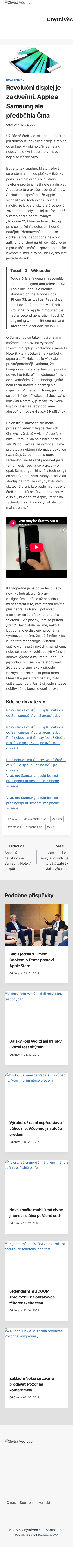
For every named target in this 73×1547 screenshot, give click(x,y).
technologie (34, 826)
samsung (14, 826)
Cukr (16, 1223)
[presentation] (36, 925)
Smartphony (15, 79)
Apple (12, 818)
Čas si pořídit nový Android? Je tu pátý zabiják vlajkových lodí (54, 858)
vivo (50, 826)
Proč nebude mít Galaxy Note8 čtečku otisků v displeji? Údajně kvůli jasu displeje (36, 743)
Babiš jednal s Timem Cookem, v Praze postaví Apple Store (31, 960)
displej (57, 818)
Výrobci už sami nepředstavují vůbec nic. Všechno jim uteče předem (36, 1128)
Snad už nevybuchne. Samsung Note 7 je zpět (18, 858)
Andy (13, 124)
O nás (11, 1503)
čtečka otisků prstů (34, 818)
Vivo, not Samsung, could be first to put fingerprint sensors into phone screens (34, 781)
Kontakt (44, 1503)
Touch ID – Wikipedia (30, 270)
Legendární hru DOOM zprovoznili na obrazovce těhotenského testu (32, 1297)
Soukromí (27, 1503)
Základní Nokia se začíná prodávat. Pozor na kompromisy (31, 1384)
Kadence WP (48, 1535)
